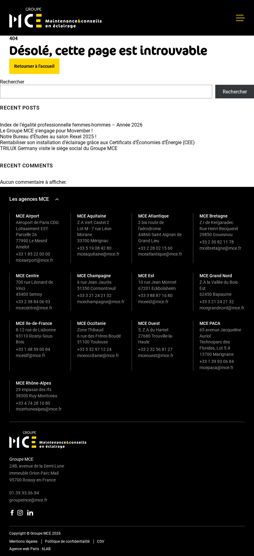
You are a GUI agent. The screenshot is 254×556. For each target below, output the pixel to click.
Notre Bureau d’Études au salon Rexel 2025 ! (48, 137)
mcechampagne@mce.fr (101, 301)
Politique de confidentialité (67, 541)
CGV (100, 541)
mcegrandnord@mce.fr (221, 307)
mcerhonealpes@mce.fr (39, 409)
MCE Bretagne (213, 215)
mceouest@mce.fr (155, 355)
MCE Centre (27, 275)
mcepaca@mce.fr (216, 367)
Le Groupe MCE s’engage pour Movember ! (46, 131)
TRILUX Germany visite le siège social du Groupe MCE (58, 148)
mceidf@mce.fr (30, 355)
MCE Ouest (149, 323)
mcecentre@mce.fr (34, 307)
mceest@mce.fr (153, 301)
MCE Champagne (94, 275)
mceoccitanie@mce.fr (98, 355)
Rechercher (12, 82)
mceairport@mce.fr (34, 260)
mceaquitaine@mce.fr (98, 254)
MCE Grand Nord (215, 275)
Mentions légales (23, 541)
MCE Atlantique (153, 215)
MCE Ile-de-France (34, 323)
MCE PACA (209, 323)
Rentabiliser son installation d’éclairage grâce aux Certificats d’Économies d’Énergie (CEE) (97, 142)
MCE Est (146, 275)
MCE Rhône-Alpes (33, 383)
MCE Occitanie (91, 323)
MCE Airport (27, 215)
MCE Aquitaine (91, 215)
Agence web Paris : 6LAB (29, 549)
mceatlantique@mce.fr (160, 254)
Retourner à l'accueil (34, 66)
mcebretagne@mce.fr (220, 248)
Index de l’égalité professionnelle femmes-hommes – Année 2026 (71, 125)
